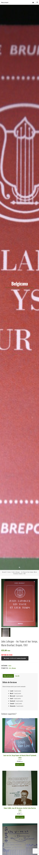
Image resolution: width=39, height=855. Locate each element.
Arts (10, 668)
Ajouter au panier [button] (20, 764)
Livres (9, 572)
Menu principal (4, 2)
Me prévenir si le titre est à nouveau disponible (15, 658)
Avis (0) (17, 676)
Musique (14, 668)
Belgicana (19, 283)
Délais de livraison (8, 676)
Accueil (4, 572)
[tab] (8, 675)
